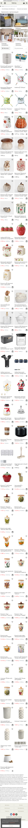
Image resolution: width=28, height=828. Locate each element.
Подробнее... (12, 822)
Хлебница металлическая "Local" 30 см (7, 348)
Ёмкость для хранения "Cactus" (7, 572)
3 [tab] (7, 258)
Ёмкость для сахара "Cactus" (6, 700)
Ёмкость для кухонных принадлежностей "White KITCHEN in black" (7, 66)
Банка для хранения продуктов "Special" (20, 348)
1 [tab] (6, 258)
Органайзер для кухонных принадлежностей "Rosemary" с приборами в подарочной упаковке (7, 305)
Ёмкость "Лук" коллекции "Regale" (20, 614)
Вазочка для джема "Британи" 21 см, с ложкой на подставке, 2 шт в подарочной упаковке (21, 418)
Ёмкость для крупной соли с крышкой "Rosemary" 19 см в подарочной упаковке (7, 284)
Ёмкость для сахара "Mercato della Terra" (20, 700)
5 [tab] (23, 392)
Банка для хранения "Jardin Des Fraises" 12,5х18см (20, 238)
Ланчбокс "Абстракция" (18, 66)
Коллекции (7, 808)
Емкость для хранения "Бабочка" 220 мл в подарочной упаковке (21, 327)
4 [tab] (8, 258)
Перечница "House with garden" (20, 679)
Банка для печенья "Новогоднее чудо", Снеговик (6, 418)
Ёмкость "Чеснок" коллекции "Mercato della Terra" (20, 550)
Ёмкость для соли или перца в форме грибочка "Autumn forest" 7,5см (21, 152)
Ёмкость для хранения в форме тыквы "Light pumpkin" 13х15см (21, 195)
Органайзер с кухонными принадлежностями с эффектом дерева (21, 486)
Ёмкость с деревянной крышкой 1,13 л (21, 440)
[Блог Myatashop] (16, 814)
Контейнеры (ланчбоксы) (8, 9)
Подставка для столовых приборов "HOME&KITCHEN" (6, 131)
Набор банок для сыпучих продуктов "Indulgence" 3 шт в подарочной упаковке (21, 373)
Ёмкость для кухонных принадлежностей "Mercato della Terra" (7, 550)
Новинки (7, 811)
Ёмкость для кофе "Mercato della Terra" (6, 529)
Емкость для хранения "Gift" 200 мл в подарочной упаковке (7, 327)
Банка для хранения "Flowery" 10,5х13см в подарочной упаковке (21, 216)
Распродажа (21, 811)
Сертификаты (21, 808)
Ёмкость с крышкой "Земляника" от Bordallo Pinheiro (6, 486)
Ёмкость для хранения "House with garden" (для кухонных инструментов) (21, 657)
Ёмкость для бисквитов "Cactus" (20, 507)
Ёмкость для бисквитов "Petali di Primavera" (20, 572)
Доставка (7, 805)
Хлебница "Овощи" (20, 87)
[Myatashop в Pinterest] (14, 814)
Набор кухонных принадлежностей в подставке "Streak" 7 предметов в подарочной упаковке (7, 373)
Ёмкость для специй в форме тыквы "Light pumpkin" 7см (7, 195)
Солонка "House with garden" (6, 679)
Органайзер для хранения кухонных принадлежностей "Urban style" (6, 722)
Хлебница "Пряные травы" (20, 109)
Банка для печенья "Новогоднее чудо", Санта (20, 397)
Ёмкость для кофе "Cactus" (20, 593)
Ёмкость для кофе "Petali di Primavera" (20, 636)
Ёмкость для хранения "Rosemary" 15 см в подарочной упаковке (21, 262)
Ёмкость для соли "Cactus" (6, 593)
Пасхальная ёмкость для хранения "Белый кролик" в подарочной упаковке (21, 305)
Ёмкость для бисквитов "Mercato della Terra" (6, 657)
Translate (23, 0)
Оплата (21, 805)
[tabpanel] (7, 58)
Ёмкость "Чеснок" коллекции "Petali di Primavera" (6, 507)
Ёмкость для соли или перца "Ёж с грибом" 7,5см (7, 174)
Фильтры (6, 48)
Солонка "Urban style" (21, 721)
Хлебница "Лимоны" (6, 109)
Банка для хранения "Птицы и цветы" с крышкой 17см (20, 174)
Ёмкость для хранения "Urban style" (21, 746)
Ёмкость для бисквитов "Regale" (6, 636)
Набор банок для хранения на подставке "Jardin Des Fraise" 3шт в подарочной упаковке (7, 238)
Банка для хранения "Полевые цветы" (6, 397)
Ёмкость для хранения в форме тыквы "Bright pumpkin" (21, 131)
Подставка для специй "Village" (21, 464)
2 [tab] (7, 258)
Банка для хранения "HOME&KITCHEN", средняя (6, 88)
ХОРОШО (11, 825)
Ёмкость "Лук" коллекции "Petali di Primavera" (6, 614)
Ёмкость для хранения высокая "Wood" (7, 767)
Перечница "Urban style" (6, 746)
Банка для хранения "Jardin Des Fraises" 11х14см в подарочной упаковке (7, 262)
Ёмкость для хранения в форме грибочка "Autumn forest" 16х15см (7, 152)
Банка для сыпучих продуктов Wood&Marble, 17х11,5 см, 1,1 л (6, 440)
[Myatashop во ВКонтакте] (11, 814)
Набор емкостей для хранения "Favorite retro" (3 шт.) (6, 464)
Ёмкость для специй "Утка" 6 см (6, 216)
